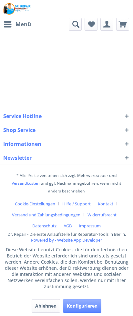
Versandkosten (26, 183)
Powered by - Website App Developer (66, 240)
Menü (23, 24)
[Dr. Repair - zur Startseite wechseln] (17, 9)
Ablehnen (45, 306)
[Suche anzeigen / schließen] (75, 24)
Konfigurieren (82, 306)
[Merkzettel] (91, 24)
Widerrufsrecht (102, 215)
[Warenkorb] (122, 24)
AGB (68, 226)
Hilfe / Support (76, 204)
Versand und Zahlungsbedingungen (46, 215)
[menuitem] (17, 24)
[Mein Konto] (106, 24)
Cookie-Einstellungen (35, 204)
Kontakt (105, 204)
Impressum (90, 226)
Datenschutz (44, 226)
